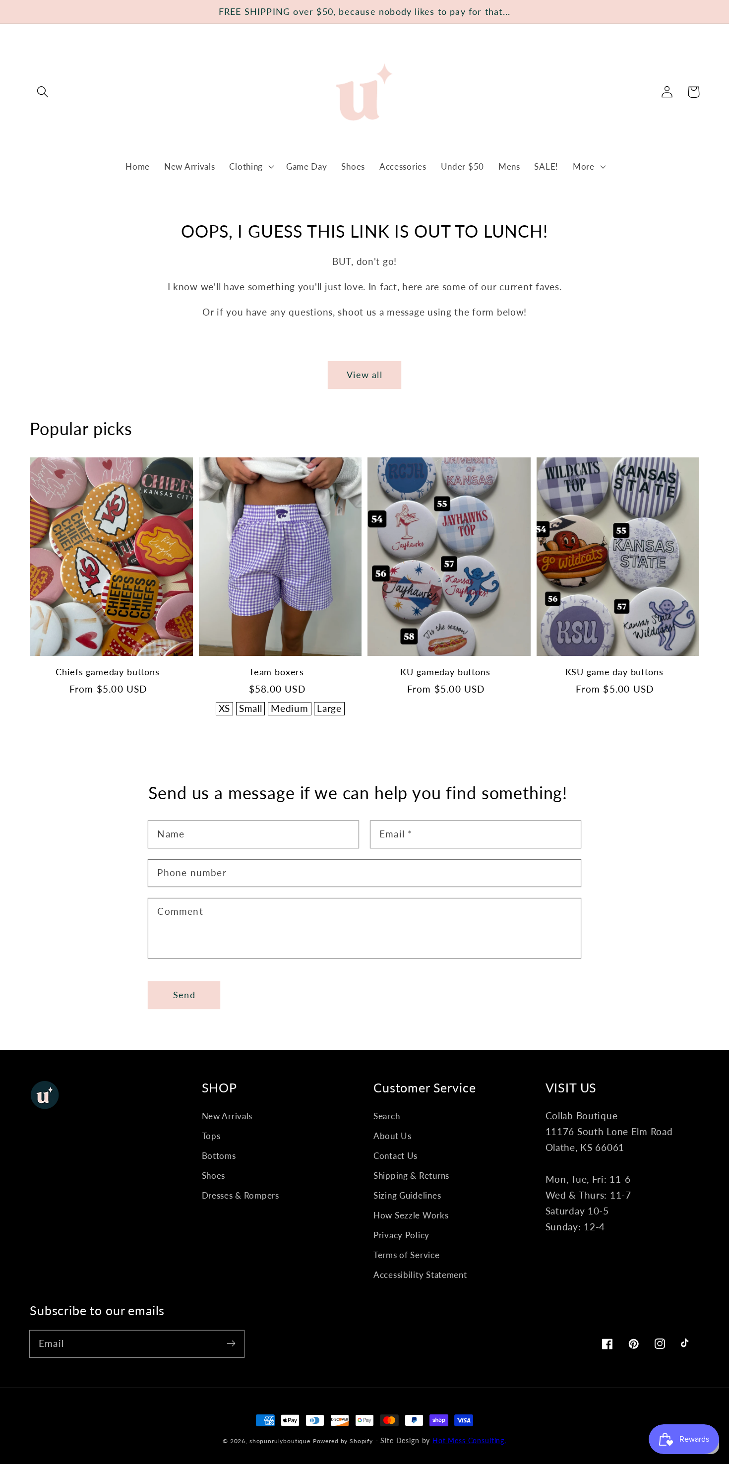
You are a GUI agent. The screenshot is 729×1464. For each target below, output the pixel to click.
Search (386, 1116)
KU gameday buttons (445, 671)
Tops (211, 1136)
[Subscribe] (231, 1344)
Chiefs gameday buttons (107, 671)
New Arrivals (227, 1116)
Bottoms (219, 1155)
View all (364, 374)
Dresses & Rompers (240, 1195)
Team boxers (276, 671)
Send (184, 994)
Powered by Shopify (343, 1441)
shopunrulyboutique (279, 1441)
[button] (43, 92)
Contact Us (395, 1155)
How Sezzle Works (411, 1215)
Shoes (214, 1175)
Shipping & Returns (411, 1175)
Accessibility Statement (420, 1275)
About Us (392, 1136)
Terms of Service (406, 1255)
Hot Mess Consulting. (469, 1440)
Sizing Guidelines (407, 1195)
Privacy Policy (401, 1235)
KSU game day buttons (614, 671)
